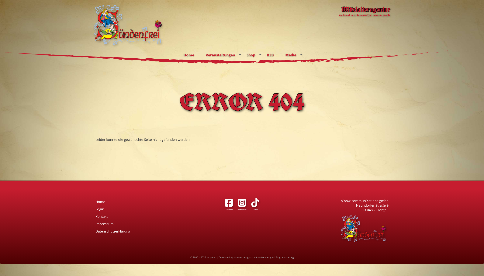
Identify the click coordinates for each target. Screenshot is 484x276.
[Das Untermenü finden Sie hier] (240, 55)
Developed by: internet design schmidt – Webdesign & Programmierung (256, 257)
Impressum (104, 224)
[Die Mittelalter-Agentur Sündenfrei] (128, 25)
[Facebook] (228, 202)
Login (99, 209)
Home (188, 54)
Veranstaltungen (220, 54)
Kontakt (101, 216)
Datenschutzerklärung (112, 231)
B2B (270, 54)
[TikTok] (255, 202)
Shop (251, 54)
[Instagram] (242, 202)
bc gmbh (211, 257)
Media (290, 54)
